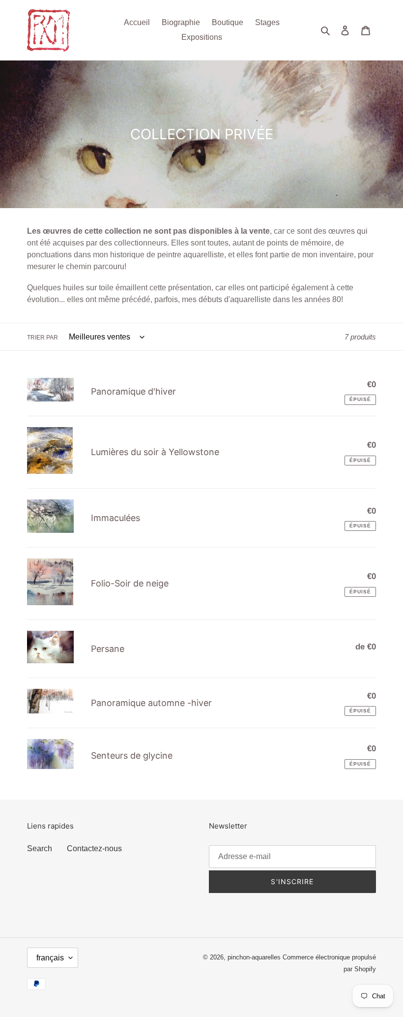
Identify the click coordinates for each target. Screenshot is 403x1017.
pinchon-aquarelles (254, 957)
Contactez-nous (94, 848)
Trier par (42, 337)
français (50, 958)
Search (39, 848)
